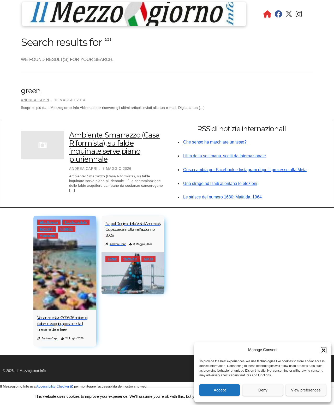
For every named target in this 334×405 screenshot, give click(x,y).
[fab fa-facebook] (278, 15)
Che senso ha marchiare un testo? (215, 142)
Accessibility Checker (52, 386)
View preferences (306, 390)
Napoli (148, 258)
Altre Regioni (49, 222)
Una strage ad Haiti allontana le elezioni (220, 183)
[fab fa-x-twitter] (289, 15)
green (31, 90)
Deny (262, 390)
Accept (220, 390)
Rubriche (66, 228)
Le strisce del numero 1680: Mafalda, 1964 (222, 197)
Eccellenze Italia (76, 222)
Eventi (112, 258)
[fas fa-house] (267, 15)
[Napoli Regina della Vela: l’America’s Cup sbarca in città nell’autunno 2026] (133, 273)
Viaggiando (48, 235)
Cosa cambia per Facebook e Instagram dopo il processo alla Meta (245, 169)
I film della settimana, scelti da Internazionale (224, 156)
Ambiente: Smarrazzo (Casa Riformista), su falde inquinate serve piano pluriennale (114, 146)
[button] (323, 349)
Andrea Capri (35, 100)
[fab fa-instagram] (299, 15)
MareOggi (46, 228)
